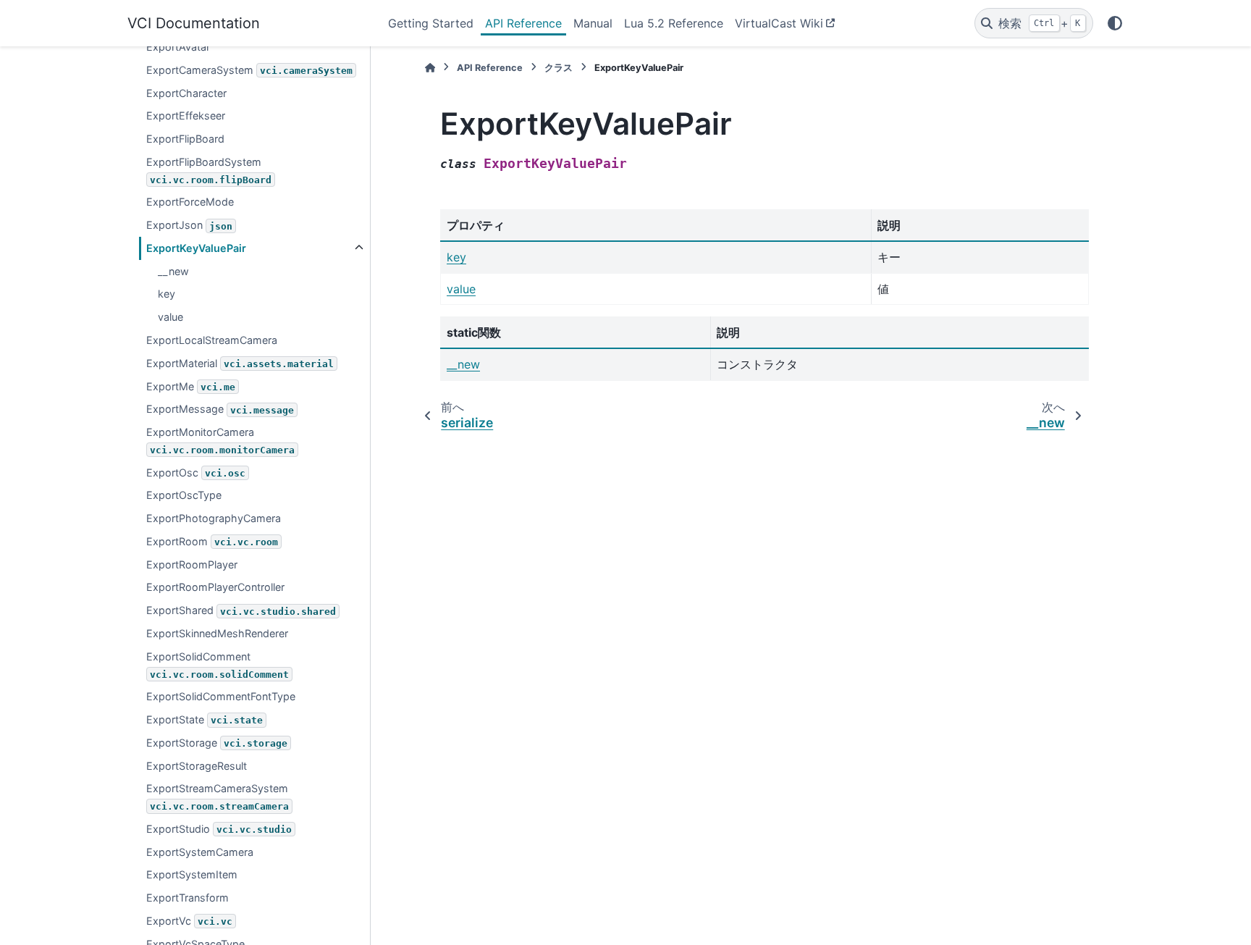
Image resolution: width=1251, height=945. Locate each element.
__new (173, 271)
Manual (592, 23)
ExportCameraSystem (249, 70)
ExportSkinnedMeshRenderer (217, 633)
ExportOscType (184, 495)
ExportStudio (219, 829)
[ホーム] (430, 67)
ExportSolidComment (217, 665)
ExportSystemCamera (199, 852)
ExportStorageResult (196, 766)
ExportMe (190, 386)
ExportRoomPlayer (191, 564)
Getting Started (430, 23)
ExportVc (189, 921)
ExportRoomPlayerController (215, 587)
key (166, 293)
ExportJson (189, 225)
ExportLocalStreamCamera (211, 340)
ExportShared (241, 610)
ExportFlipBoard (185, 139)
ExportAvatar (178, 47)
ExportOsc (195, 472)
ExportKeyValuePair (196, 248)
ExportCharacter (186, 93)
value (170, 317)
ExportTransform (187, 897)
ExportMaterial (240, 363)
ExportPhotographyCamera (213, 518)
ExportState (204, 719)
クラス (558, 67)
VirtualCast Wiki (779, 23)
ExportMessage (220, 409)
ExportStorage (216, 742)
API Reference (523, 23)
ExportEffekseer (185, 115)
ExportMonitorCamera (220, 440)
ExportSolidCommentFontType (220, 696)
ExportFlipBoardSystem (208, 170)
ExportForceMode (190, 202)
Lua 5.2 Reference (673, 23)
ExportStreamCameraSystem (217, 797)
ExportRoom (212, 541)
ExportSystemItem (191, 874)
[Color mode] (1115, 23)
